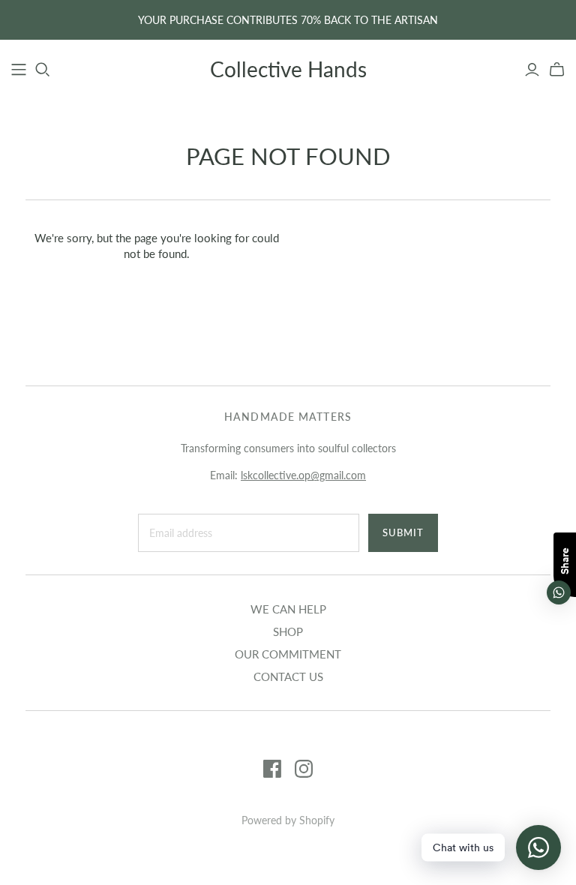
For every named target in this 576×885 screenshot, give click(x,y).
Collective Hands (288, 69)
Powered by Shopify (288, 820)
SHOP (288, 631)
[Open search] (42, 69)
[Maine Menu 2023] (18, 69)
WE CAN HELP (288, 609)
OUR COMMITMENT (288, 654)
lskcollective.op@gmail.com (303, 475)
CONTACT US (288, 676)
